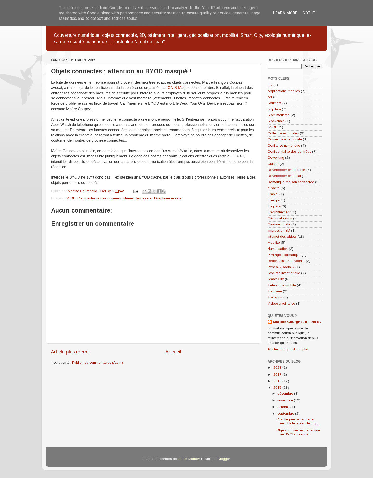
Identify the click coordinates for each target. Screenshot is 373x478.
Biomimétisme (279, 115)
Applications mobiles (284, 91)
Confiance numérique (284, 145)
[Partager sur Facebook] (159, 191)
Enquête (274, 206)
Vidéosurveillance (281, 303)
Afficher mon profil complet (288, 349)
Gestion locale (279, 224)
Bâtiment (274, 103)
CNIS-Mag (176, 88)
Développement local (284, 176)
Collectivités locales (283, 133)
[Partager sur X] (154, 191)
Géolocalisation (280, 218)
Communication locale (285, 139)
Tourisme (275, 291)
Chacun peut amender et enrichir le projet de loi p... (298, 421)
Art (270, 97)
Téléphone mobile (167, 198)
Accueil (173, 352)
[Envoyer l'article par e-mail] (135, 191)
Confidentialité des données (99, 198)
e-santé (274, 188)
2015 (277, 388)
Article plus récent (70, 352)
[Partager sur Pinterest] (163, 191)
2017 (277, 374)
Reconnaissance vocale (286, 261)
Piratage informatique (284, 255)
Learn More (285, 13)
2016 (277, 381)
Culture (273, 164)
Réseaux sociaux (281, 267)
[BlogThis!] (149, 191)
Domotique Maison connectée (291, 182)
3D (270, 85)
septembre (286, 413)
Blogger (224, 459)
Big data (274, 109)
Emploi (273, 194)
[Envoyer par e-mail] (144, 191)
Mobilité (274, 242)
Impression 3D (279, 230)
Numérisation (278, 249)
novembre (285, 400)
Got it (308, 13)
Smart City (276, 279)
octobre (283, 407)
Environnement (279, 212)
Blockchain (276, 121)
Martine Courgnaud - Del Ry (297, 322)
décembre (285, 393)
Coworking (276, 158)
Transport (275, 297)
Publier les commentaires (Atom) (97, 362)
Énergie (274, 200)
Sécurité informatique (284, 273)
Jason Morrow (188, 459)
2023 (277, 367)
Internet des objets (137, 198)
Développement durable (286, 170)
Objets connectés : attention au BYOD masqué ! (298, 432)
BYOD (71, 198)
